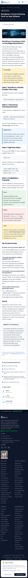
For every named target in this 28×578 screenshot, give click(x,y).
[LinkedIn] (8, 447)
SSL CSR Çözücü (18, 521)
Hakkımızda (3, 509)
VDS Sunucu (3, 465)
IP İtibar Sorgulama (19, 546)
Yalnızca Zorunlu (8, 574)
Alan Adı (16, 476)
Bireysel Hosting (18, 465)
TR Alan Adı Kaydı (19, 478)
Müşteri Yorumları (4, 530)
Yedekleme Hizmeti (5, 494)
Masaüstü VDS (4, 473)
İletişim (2, 513)
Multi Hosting (18, 471)
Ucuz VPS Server (5, 478)
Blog (2, 538)
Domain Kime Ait (18, 517)
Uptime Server (18, 540)
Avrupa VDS (3, 469)
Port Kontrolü (18, 544)
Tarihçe (2, 511)
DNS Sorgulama (18, 538)
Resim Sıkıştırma (18, 527)
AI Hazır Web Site (19, 496)
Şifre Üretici (17, 530)
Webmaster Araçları (19, 509)
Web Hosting (18, 463)
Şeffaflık (20, 559)
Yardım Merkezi (9, 7)
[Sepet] (22, 2)
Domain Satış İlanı (19, 488)
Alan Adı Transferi (19, 480)
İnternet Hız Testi (19, 534)
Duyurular (3, 534)
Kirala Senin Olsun (5, 488)
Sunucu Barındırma (5, 482)
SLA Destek (3, 503)
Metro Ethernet (4, 498)
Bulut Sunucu (4, 463)
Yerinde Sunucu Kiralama (6, 496)
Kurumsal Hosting (19, 467)
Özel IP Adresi (4, 490)
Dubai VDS (3, 471)
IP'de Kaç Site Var (19, 515)
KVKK (23, 557)
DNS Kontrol (17, 536)
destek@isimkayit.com (7, 438)
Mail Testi (17, 542)
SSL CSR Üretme (18, 523)
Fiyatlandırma (4, 527)
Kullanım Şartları (9, 559)
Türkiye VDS (3, 467)
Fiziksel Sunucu (4, 480)
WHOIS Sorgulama (19, 486)
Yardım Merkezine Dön (8, 24)
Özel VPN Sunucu (5, 486)
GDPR (15, 559)
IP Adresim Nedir (18, 511)
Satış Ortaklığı (4, 517)
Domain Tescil (18, 484)
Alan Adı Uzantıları (19, 482)
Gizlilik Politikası (5, 570)
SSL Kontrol (17, 519)
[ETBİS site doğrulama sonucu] (14, 455)
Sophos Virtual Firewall (6, 492)
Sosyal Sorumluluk (5, 523)
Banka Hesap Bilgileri (5, 515)
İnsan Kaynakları (4, 519)
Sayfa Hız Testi (18, 532)
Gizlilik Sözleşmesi (16, 557)
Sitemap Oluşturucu (19, 525)
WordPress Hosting (19, 469)
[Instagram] (5, 447)
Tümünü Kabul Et (20, 574)
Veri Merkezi (4, 501)
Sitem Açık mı (18, 513)
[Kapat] (25, 563)
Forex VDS (3, 476)
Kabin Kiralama (4, 484)
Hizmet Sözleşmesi (7, 557)
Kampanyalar (4, 532)
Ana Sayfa (3, 7)
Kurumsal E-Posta (19, 494)
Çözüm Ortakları (4, 521)
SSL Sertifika (18, 492)
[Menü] (25, 2)
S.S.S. (2, 536)
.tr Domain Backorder (19, 490)
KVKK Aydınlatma (13, 570)
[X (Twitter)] (2, 447)
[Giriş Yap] (19, 2)
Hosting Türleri (18, 473)
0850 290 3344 (5, 436)
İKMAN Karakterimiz (5, 525)
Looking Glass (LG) (19, 548)
